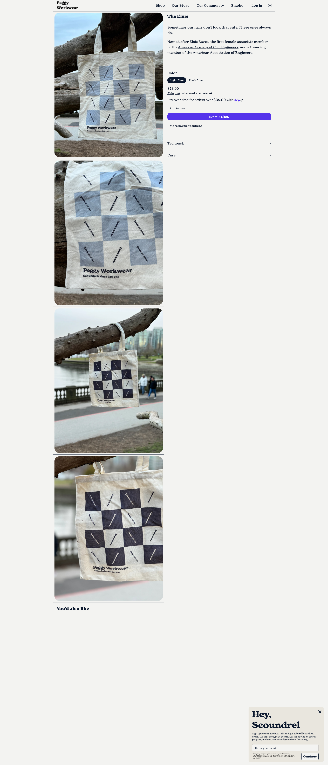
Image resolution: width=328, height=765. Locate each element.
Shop (160, 5)
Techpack (175, 143)
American (186, 47)
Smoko (237, 5)
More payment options (186, 125)
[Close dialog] (320, 712)
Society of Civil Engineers (216, 47)
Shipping (173, 93)
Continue (310, 756)
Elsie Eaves (199, 42)
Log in (256, 5)
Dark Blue (196, 80)
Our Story (180, 5)
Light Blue (177, 80)
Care (171, 155)
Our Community (210, 5)
